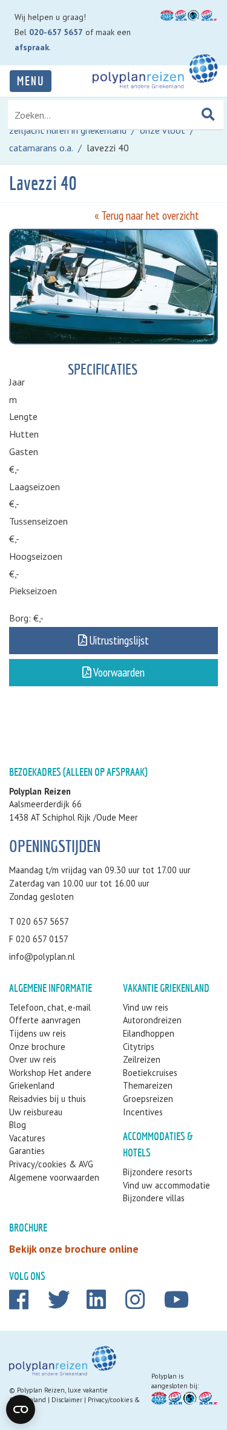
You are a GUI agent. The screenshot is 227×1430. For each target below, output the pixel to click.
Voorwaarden (118, 672)
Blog (17, 1124)
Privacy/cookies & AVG (51, 1164)
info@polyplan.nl (42, 956)
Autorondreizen (152, 1020)
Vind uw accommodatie (166, 1185)
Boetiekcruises (150, 1072)
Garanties (27, 1150)
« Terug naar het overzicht (146, 215)
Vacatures (27, 1138)
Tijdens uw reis (37, 1033)
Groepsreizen (148, 1098)
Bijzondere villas (154, 1198)
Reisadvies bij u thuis (47, 1098)
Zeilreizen (141, 1059)
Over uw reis (32, 1059)
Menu (30, 81)
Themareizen (148, 1085)
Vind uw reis (145, 1007)
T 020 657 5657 (39, 921)
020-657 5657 (56, 32)
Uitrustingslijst (118, 640)
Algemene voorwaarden (54, 1177)
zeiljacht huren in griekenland (68, 130)
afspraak (32, 47)
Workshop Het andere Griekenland (50, 1079)
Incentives (143, 1112)
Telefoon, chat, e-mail (50, 1007)
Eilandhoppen (148, 1033)
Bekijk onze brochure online (74, 1249)
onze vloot (162, 130)
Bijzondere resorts (157, 1172)
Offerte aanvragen (45, 1020)
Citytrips (138, 1046)
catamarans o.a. (41, 148)
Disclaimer (66, 1400)
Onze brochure (37, 1046)
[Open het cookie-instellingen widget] (20, 1409)
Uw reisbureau (35, 1112)
